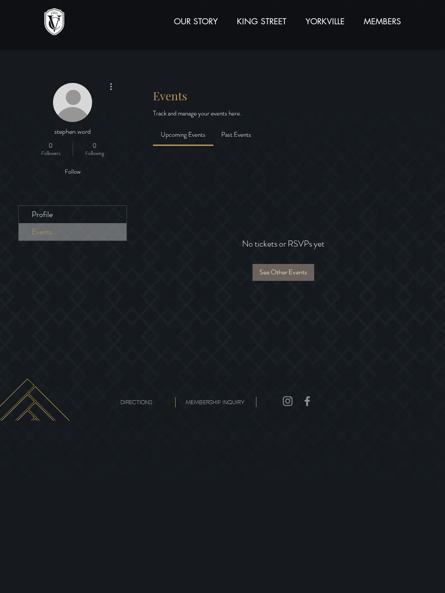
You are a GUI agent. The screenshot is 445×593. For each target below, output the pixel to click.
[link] (183, 134)
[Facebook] (307, 401)
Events (42, 231)
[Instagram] (287, 401)
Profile (42, 214)
